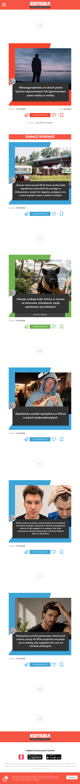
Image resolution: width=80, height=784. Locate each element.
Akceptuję (71, 777)
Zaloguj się (31, 123)
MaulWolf (67, 109)
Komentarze (40, 115)
